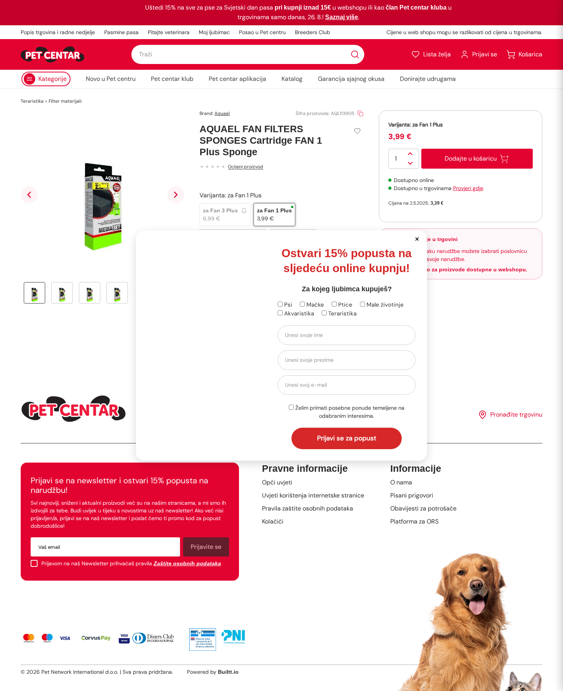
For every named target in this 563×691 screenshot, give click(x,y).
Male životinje (384, 305)
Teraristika (342, 313)
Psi (287, 305)
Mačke (314, 305)
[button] (417, 238)
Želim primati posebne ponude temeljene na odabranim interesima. (349, 411)
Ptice (344, 305)
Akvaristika (298, 313)
